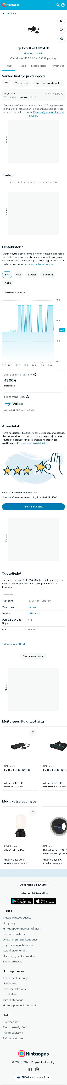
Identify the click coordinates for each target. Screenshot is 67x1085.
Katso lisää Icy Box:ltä (14, 643)
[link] (20, 758)
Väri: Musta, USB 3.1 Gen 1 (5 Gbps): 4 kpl (33, 58)
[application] (33, 333)
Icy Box (32, 607)
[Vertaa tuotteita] (61, 39)
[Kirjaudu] (63, 5)
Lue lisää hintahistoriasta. (39, 264)
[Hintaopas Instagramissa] (37, 1069)
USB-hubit (11, 13)
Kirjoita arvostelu (33, 53)
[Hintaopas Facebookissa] (30, 1069)
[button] (61, 21)
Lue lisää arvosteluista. (34, 443)
